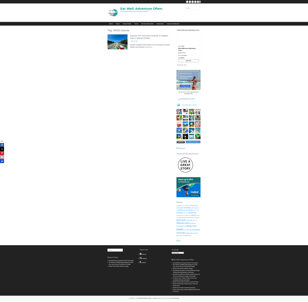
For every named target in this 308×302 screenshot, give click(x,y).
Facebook (143, 262)
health (195, 213)
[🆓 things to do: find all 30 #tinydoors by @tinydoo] (179, 136)
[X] (2, 149)
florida (180, 213)
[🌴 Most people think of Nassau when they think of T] (185, 111)
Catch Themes (175, 298)
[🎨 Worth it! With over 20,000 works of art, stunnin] (198, 111)
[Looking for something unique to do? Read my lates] (198, 136)
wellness (191, 233)
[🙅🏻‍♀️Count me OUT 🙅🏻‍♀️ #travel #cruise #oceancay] (185, 124)
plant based (180, 220)
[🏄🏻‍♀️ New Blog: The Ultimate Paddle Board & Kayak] (185, 118)
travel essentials (187, 230)
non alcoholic (190, 217)
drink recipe (185, 210)
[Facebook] (2, 145)
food (190, 213)
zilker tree (188, 235)
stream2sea (193, 223)
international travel (180, 215)
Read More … (149, 47)
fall (177, 213)
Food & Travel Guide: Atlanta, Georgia (119, 266)
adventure (179, 205)
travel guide (196, 230)
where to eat (182, 235)
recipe (187, 220)
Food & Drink (127, 24)
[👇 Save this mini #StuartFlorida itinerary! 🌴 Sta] (179, 111)
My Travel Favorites (147, 24)
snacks (187, 223)
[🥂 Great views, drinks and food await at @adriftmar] (191, 136)
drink (180, 210)
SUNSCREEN (179, 226)
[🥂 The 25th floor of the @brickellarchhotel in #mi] (185, 130)
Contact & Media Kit (173, 24)
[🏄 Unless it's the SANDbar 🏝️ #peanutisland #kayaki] (191, 124)
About (118, 24)
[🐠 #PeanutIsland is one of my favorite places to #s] (191, 118)
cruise (195, 208)
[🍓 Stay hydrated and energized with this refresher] (179, 124)
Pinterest (143, 254)
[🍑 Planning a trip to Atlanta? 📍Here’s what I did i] (179, 118)
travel (179, 229)
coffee (192, 208)
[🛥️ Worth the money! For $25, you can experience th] (185, 136)
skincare (180, 223)
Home (111, 24)
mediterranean (188, 215)
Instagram (144, 258)
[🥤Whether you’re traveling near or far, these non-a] (198, 130)
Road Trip (195, 220)
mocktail (184, 217)
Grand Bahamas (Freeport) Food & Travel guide (121, 260)
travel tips (180, 233)
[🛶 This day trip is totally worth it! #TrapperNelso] (191, 111)
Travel (136, 24)
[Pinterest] (2, 153)
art (182, 205)
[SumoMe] (2, 161)
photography (196, 217)
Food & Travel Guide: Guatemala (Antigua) (184, 287)
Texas (184, 226)
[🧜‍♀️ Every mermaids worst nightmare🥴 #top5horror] (191, 130)
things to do (191, 226)
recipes (191, 220)
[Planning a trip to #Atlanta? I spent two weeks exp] (198, 118)
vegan (187, 233)
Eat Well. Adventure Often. (141, 9)
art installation (187, 205)
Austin (192, 205)
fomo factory (185, 213)
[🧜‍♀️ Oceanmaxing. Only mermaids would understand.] (179, 130)
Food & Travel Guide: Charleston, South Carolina (185, 282)
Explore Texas (196, 210)
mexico (193, 215)
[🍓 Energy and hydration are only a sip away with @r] (198, 124)
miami (180, 217)
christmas (187, 208)
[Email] (2, 157)
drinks (191, 210)
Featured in (160, 24)
